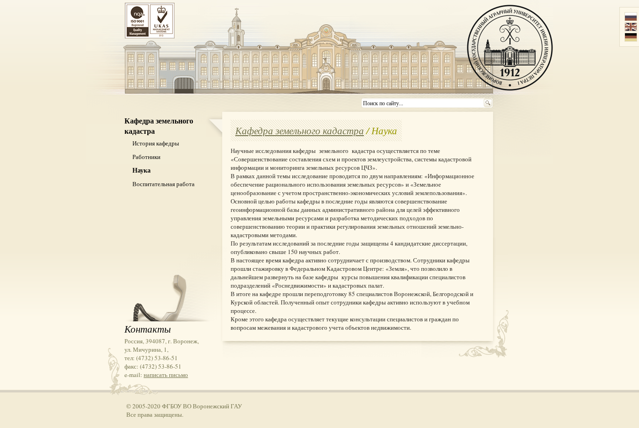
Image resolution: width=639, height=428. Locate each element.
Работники (146, 157)
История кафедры (155, 143)
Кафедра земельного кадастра (299, 130)
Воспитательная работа (163, 184)
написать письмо (166, 374)
